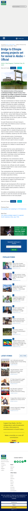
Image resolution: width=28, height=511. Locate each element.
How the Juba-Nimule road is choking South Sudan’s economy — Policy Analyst (19, 287)
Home (7, 44)
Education (12, 489)
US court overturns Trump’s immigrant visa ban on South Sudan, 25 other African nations (19, 276)
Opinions (12, 478)
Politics (11, 475)
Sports (11, 476)
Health (11, 485)
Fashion (12, 482)
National (12, 467)
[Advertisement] (14, 22)
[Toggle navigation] (4, 38)
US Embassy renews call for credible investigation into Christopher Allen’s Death (18, 298)
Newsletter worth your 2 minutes (14, 242)
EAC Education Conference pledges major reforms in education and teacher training (17, 390)
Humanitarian (13, 490)
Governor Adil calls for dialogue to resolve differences (17, 408)
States (13, 44)
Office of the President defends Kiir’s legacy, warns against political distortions (18, 265)
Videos (11, 483)
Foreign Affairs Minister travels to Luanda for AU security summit (18, 398)
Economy (12, 487)
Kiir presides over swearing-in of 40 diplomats (13, 209)
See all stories (23, 355)
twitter (19, 68)
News (10, 44)
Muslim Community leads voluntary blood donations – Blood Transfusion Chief (19, 320)
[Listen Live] (16, 38)
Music (11, 480)
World (11, 470)
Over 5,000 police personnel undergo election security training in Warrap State (18, 362)
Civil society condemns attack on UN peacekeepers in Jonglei (18, 331)
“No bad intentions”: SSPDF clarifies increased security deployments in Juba (16, 371)
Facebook (13, 68)
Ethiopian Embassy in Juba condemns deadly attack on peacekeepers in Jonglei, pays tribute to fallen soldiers (19, 343)
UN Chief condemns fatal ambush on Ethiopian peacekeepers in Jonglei (18, 309)
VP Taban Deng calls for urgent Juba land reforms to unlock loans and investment (17, 380)
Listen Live (19, 234)
